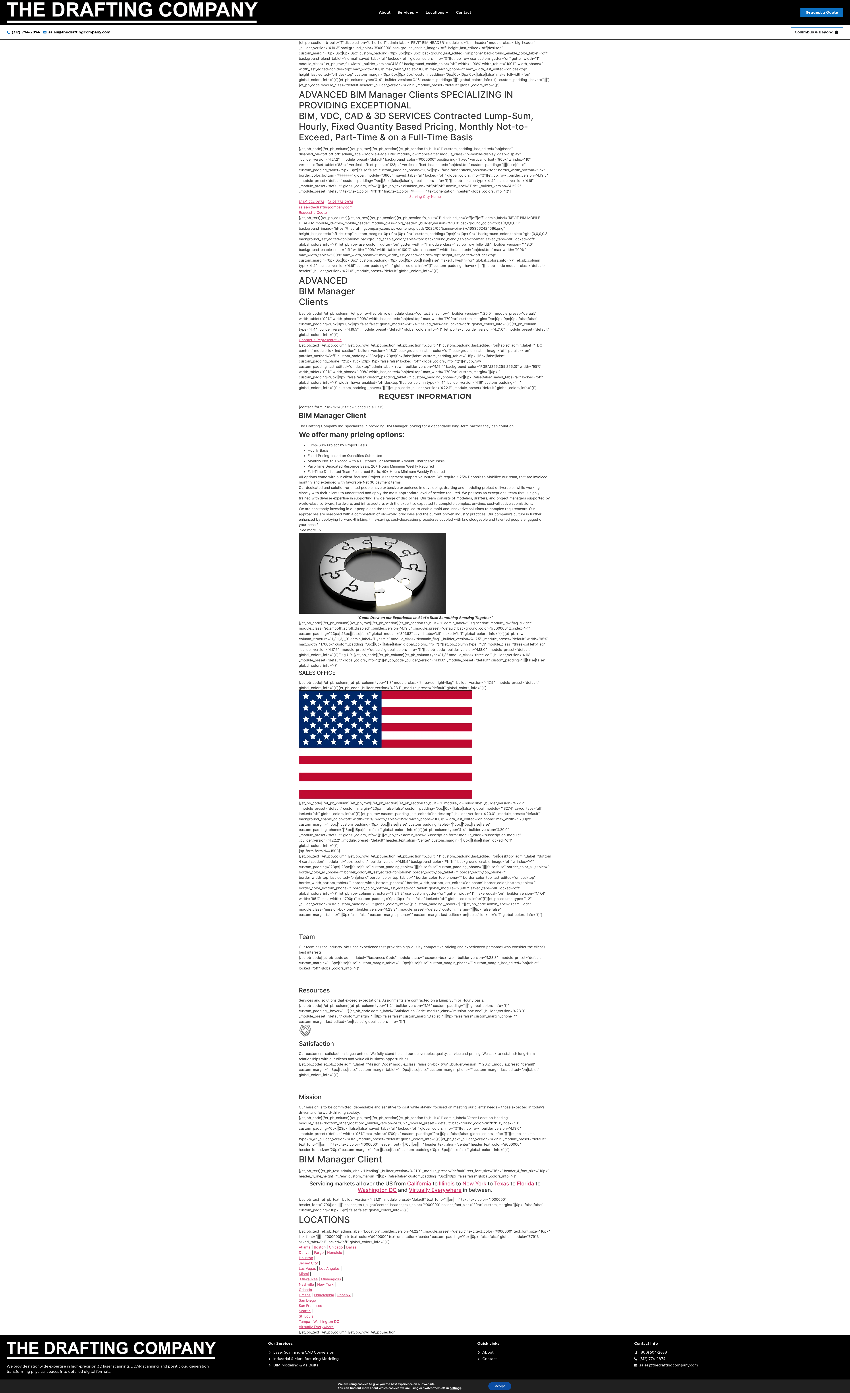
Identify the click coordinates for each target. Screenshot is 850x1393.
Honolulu (334, 1252)
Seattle (305, 1311)
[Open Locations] (447, 12)
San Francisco (310, 1305)
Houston (306, 1258)
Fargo (319, 1252)
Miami (304, 1274)
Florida (525, 1183)
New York (474, 1183)
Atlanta (305, 1247)
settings (455, 1388)
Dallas (351, 1247)
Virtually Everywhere (435, 1190)
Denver (305, 1252)
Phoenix (344, 1295)
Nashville (306, 1284)
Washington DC (377, 1190)
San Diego (307, 1300)
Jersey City (308, 1263)
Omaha (305, 1295)
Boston (320, 1247)
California (419, 1183)
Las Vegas (307, 1268)
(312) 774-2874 (311, 202)
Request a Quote (313, 212)
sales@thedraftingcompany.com (326, 207)
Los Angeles (329, 1268)
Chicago (336, 1247)
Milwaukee (309, 1279)
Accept (500, 1386)
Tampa (304, 1321)
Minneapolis (331, 1279)
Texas (501, 1183)
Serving (425, 196)
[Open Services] (417, 12)
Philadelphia (324, 1295)
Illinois (447, 1183)
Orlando (305, 1289)
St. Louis (306, 1316)
